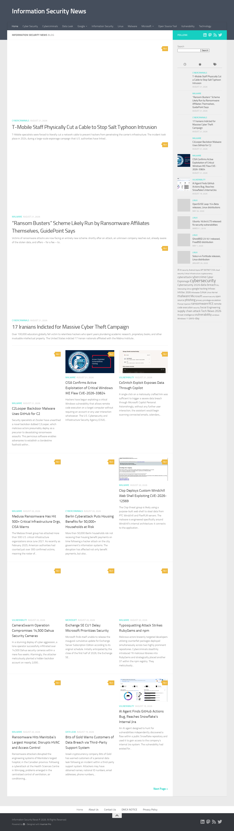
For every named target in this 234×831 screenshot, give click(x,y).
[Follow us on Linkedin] (205, 35)
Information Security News (49, 11)
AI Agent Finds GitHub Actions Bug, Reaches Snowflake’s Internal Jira (141, 716)
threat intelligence (186, 315)
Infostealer (195, 292)
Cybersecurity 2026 (188, 284)
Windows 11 (182, 318)
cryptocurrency (207, 273)
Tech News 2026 (211, 311)
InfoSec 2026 (184, 292)
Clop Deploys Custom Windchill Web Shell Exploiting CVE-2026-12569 (143, 495)
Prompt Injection (184, 304)
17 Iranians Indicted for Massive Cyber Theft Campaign (70, 327)
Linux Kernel (212, 292)
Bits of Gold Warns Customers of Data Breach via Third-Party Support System (89, 742)
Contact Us (110, 809)
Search (180, 46)
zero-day (194, 318)
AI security (184, 270)
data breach (208, 285)
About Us (93, 809)
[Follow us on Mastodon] (210, 35)
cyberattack (184, 277)
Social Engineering (210, 307)
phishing (190, 300)
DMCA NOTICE (129, 809)
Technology (205, 26)
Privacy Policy (150, 809)
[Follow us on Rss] (215, 35)
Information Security (102, 26)
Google (81, 26)
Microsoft (146, 26)
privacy (199, 300)
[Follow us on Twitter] (220, 35)
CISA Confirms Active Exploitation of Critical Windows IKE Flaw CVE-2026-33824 (89, 388)
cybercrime (198, 277)
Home (15, 26)
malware (183, 296)
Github (189, 289)
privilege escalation (212, 300)
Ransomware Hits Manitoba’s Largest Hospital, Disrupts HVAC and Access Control (36, 742)
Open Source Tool (167, 26)
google (195, 288)
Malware (132, 26)
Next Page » (160, 789)
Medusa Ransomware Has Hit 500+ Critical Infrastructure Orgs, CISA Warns (36, 521)
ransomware (199, 303)
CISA (213, 270)
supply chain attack (189, 311)
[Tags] (214, 64)
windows (215, 315)
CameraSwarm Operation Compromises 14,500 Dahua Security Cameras (33, 630)
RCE (211, 303)
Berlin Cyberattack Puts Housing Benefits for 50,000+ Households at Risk (89, 521)
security (196, 308)
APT (202, 270)
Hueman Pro (45, 824)
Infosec (211, 288)
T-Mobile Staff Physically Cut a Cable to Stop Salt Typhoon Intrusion (84, 127)
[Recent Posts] (184, 64)
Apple (197, 270)
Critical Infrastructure (192, 274)
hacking (203, 288)
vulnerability (203, 314)
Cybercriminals (50, 26)
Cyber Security (30, 26)
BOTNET (207, 270)
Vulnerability (188, 26)
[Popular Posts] (199, 64)
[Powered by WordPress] (24, 824)
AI (178, 269)
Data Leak (67, 26)
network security (209, 297)
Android (192, 270)
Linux (120, 26)
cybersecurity (203, 280)
